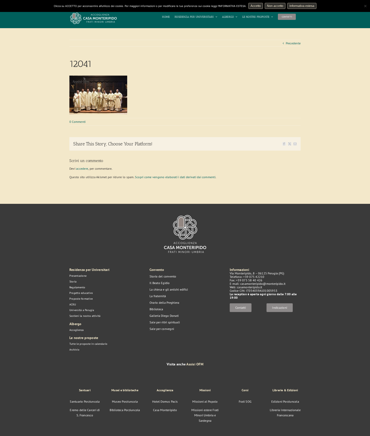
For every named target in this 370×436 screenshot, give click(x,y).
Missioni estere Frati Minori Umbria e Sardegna (205, 415)
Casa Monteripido (165, 410)
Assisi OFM (194, 364)
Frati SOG (245, 401)
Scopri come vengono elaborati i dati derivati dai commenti (175, 177)
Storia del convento (163, 276)
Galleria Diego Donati (164, 316)
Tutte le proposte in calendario (88, 344)
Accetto (256, 6)
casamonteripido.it (249, 287)
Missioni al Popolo (205, 401)
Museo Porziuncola (125, 401)
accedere (82, 168)
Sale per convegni (162, 329)
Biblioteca (156, 309)
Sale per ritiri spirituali (165, 322)
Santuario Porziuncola (85, 401)
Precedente (293, 43)
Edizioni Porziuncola (285, 401)
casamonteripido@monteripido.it (262, 284)
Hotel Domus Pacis (165, 401)
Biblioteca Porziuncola (125, 410)
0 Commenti (77, 122)
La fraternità (158, 296)
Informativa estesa (301, 6)
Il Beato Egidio (160, 283)
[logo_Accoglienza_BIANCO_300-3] (185, 213)
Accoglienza (76, 330)
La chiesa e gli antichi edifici (169, 289)
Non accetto (275, 6)
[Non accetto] (365, 6)
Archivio (74, 349)
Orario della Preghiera (164, 302)
